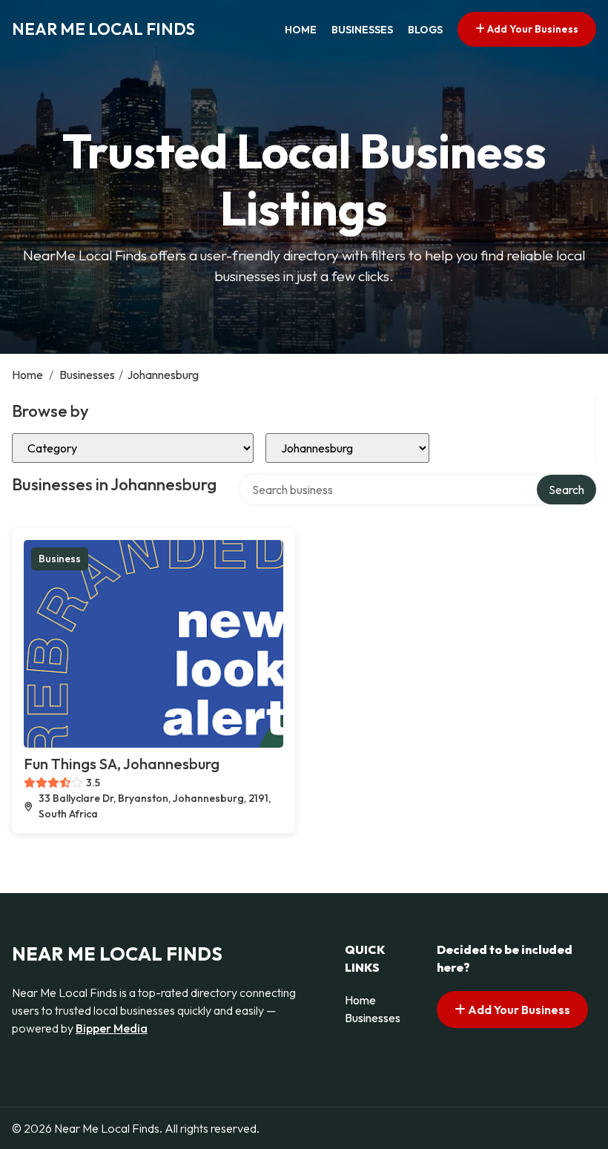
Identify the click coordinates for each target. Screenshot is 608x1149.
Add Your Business (531, 29)
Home (301, 29)
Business (60, 558)
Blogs (425, 29)
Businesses (362, 29)
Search (566, 489)
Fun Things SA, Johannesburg (121, 763)
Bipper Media (112, 1028)
